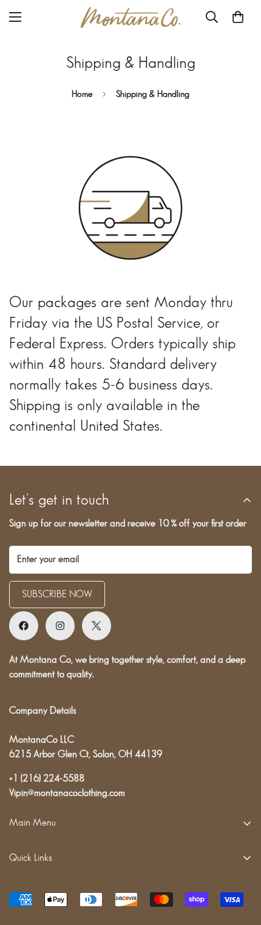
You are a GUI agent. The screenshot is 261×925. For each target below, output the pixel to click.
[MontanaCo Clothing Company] (130, 17)
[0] (238, 17)
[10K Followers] (23, 625)
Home (82, 94)
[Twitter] (96, 625)
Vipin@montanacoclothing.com (67, 793)
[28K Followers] (60, 625)
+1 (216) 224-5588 (46, 778)
